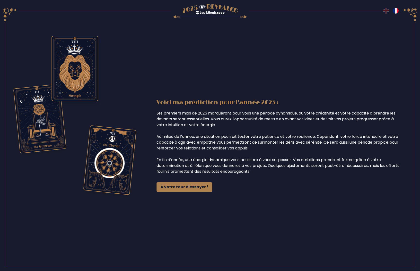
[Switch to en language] (386, 11)
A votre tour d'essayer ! (184, 187)
